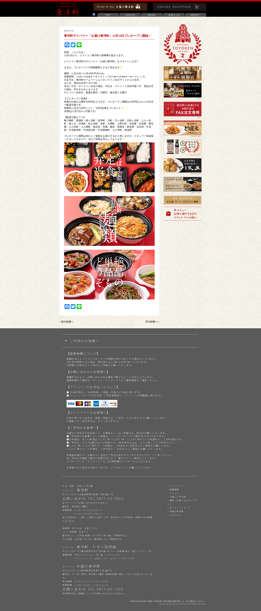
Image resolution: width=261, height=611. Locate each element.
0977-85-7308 (110, 589)
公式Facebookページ (86, 15)
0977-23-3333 (110, 498)
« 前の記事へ (66, 321)
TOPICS (130, 15)
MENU (152, 15)
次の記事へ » (152, 321)
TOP (108, 15)
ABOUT (195, 15)
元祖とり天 (173, 15)
